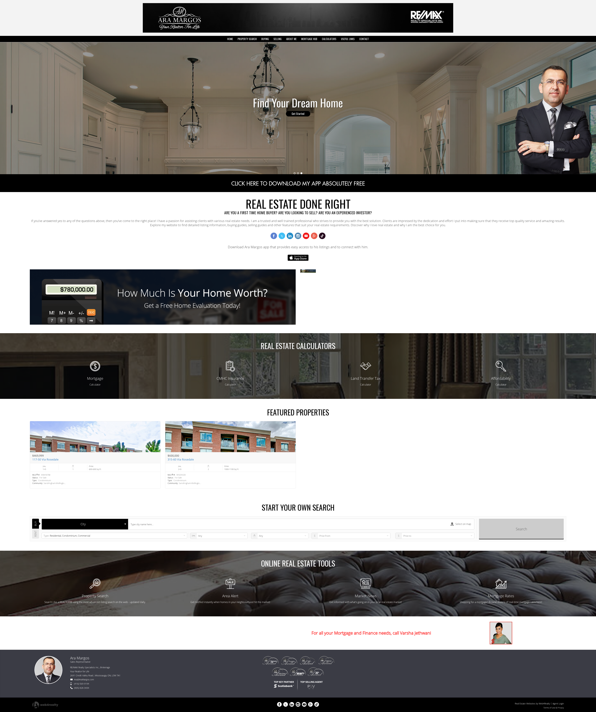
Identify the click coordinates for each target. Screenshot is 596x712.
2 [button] (298, 173)
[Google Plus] (310, 704)
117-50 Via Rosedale (45, 459)
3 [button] (301, 173)
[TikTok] (316, 704)
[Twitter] (285, 704)
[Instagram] (298, 704)
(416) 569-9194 (81, 683)
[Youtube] (304, 704)
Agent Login (558, 703)
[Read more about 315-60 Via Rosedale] (230, 454)
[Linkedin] (291, 704)
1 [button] (295, 173)
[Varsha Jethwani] (501, 633)
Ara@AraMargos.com (84, 679)
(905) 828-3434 (81, 687)
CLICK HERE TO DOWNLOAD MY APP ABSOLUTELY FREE (298, 184)
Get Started (298, 114)
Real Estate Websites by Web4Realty (532, 703)
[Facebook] (279, 704)
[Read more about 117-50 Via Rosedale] (95, 454)
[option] (298, 108)
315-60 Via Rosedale (181, 459)
